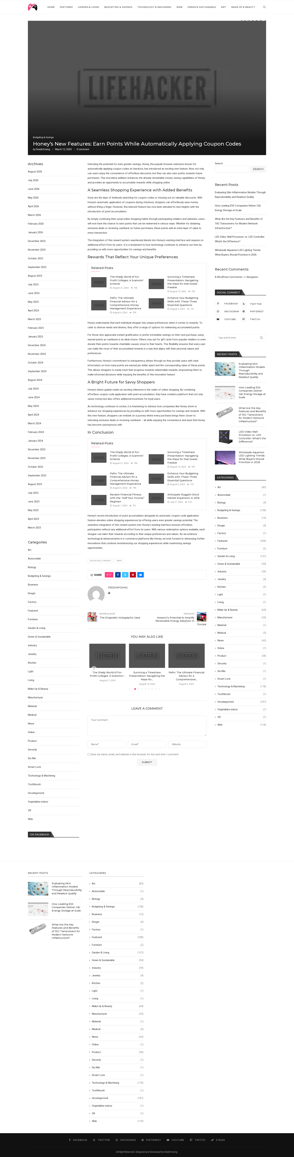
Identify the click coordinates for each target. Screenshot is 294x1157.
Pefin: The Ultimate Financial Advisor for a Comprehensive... (187, 676)
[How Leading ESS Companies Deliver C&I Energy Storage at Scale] (225, 393)
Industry (241, 571)
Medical (241, 632)
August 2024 (35, 380)
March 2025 (34, 319)
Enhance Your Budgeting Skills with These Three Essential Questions (182, 301)
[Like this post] (110, 574)
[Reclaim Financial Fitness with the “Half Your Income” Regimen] (99, 500)
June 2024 (33, 397)
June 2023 (33, 501)
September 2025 (37, 267)
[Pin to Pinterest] (133, 574)
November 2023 (37, 458)
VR (241, 717)
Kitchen (241, 586)
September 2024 (37, 371)
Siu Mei (241, 671)
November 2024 (37, 353)
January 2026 (35, 232)
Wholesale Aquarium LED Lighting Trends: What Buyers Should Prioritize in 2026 (252, 457)
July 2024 (33, 388)
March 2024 (34, 423)
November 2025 (37, 249)
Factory (241, 533)
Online (241, 648)
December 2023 (36, 449)
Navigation (252, 277)
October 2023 (35, 466)
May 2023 (33, 510)
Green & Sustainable (201, 7)
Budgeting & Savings (118, 7)
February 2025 (36, 327)
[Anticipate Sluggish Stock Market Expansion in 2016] (156, 498)
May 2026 (33, 197)
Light (241, 594)
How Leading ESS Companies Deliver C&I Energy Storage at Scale (252, 392)
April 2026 (33, 206)
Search (219, 163)
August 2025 (35, 275)
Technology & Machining (154, 7)
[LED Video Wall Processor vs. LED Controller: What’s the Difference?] (225, 437)
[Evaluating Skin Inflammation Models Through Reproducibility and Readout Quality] (225, 369)
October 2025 (35, 258)
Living (241, 602)
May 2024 (33, 406)
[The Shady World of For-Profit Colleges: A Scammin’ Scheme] (99, 282)
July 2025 (33, 284)
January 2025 (35, 336)
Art (223, 7)
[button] (94, 669)
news (119, 561)
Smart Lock (241, 678)
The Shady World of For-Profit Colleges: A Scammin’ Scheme (127, 280)
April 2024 (33, 414)
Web (179, 7)
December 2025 (36, 241)
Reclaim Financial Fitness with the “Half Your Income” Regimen (127, 498)
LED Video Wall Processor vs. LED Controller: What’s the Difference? (252, 436)
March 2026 (34, 215)
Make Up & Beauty (243, 7)
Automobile (241, 494)
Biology (241, 502)
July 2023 (33, 492)
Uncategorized (241, 701)
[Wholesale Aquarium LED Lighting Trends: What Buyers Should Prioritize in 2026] (225, 457)
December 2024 (36, 345)
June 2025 (33, 293)
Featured (66, 7)
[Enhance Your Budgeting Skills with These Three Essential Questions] (156, 303)
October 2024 (35, 362)
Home (51, 7)
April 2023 (33, 518)
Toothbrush (241, 694)
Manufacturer (241, 617)
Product (241, 655)
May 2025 (33, 301)
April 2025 (33, 310)
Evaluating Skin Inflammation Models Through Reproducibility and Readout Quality (252, 370)
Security (241, 663)
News (241, 640)
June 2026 (33, 189)
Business (241, 517)
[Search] (264, 7)
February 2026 (36, 223)
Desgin (241, 525)
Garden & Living (88, 7)
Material (241, 625)
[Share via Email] (140, 574)
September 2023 (37, 475)
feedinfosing (43, 149)
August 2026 (35, 171)
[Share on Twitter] (125, 574)
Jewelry (241, 579)
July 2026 (33, 180)
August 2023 (35, 484)
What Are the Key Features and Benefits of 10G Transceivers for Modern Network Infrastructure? (239, 223)
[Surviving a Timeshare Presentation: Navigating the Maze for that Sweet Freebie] (156, 284)
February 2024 (36, 432)
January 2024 (35, 440)
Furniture (241, 548)
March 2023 (34, 527)
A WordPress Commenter (228, 277)
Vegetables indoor (241, 709)
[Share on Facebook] (118, 574)
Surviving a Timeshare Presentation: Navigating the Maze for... (147, 676)
